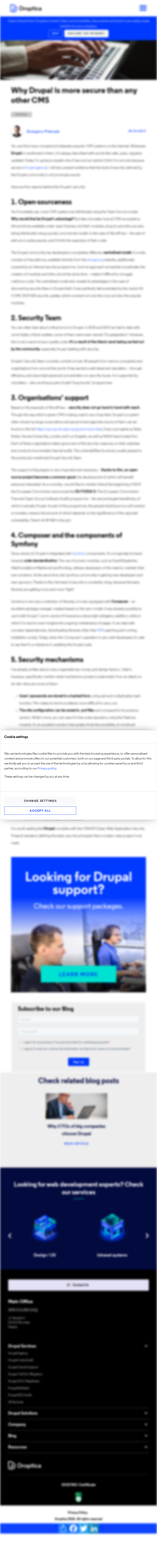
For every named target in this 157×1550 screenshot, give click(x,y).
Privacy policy (47, 768)
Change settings (40, 801)
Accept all (40, 810)
